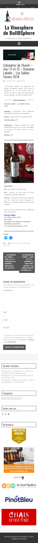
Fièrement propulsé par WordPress (16, 537)
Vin (6, 243)
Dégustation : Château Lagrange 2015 (20, 6)
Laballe (24, 243)
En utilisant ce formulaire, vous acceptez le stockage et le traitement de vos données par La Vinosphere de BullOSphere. (19, 339)
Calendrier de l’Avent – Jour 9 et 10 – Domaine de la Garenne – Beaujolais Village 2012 (10, 261)
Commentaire (8, 290)
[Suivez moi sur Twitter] (5, 414)
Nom (5, 312)
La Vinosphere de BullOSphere (19, 30)
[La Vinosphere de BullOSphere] (19, 17)
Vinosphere (22, 81)
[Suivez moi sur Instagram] (8, 414)
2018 (11, 243)
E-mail (6, 320)
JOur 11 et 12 (17, 243)
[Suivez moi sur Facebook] (3, 414)
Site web (6, 328)
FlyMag (14, 539)
